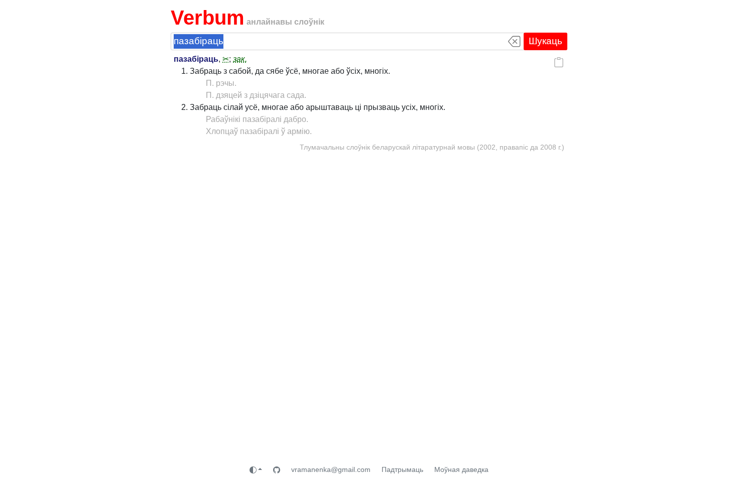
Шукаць (545, 41)
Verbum (207, 18)
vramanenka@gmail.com (331, 469)
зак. (240, 59)
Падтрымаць (402, 469)
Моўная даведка (461, 469)
